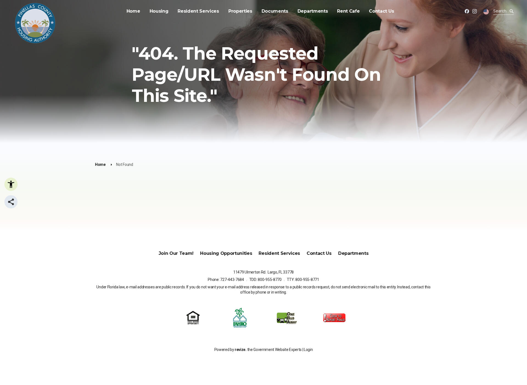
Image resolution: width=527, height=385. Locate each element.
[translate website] (486, 12)
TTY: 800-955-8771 (303, 279)
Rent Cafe (348, 11)
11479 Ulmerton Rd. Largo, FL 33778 (263, 272)
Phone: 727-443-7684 (226, 279)
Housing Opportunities (226, 253)
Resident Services (198, 11)
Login (308, 349)
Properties (240, 11)
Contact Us (381, 11)
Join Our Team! (176, 253)
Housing (159, 11)
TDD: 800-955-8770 (265, 279)
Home (133, 11)
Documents (275, 11)
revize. (240, 349)
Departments (313, 11)
